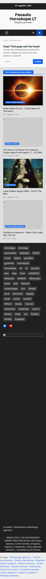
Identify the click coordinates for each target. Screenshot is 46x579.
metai (7, 283)
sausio (16, 298)
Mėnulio (25, 283)
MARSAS (22, 278)
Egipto (17, 258)
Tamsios (29, 303)
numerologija (10, 288)
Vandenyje (24, 309)
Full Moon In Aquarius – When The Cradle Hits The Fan (23, 214)
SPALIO (8, 303)
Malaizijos (9, 278)
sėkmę (18, 303)
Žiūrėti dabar (40, 33)
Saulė (7, 298)
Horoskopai (23, 263)
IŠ (26, 268)
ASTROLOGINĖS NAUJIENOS (15, 102)
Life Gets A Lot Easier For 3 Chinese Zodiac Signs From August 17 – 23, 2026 (23, 132)
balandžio (24, 253)
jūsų (6, 273)
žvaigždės (19, 319)
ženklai (7, 319)
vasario (35, 309)
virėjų (17, 314)
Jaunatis (35, 268)
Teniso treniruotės (9, 569)
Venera (7, 314)
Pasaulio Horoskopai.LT (23, 16)
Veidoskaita (34, 566)
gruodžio (28, 258)
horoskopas (10, 268)
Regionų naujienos (28, 572)
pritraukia (17, 293)
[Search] (33, 32)
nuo (23, 288)
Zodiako (35, 314)
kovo (22, 273)
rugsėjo (29, 293)
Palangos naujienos (9, 575)
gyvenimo (9, 263)
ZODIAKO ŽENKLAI (12, 144)
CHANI (36, 253)
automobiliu (10, 253)
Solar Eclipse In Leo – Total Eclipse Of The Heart (23, 90)
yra (25, 314)
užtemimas (9, 309)
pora (6, 293)
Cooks (7, 258)
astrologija (9, 248)
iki (21, 268)
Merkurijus (35, 278)
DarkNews (22, 549)
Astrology (23, 248)
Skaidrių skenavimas (24, 560)
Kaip (14, 273)
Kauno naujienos (9, 572)
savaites (27, 298)
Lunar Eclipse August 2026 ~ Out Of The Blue (23, 173)
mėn (16, 283)
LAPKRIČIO (34, 273)
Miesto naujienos (26, 563)
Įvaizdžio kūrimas (19, 566)
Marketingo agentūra (20, 557)
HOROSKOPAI (10, 185)
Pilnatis (32, 288)
